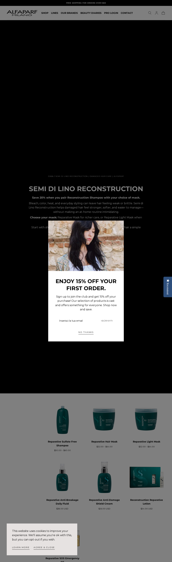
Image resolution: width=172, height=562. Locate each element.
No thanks (86, 332)
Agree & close (44, 547)
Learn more (21, 547)
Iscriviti (107, 320)
